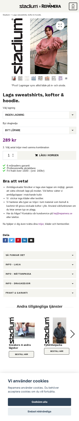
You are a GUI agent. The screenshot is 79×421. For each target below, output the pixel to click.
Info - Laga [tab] (13, 264)
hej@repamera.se (62, 213)
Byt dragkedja (10, 123)
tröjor (41, 224)
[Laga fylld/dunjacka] (57, 330)
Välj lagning (9, 107)
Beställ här (21, 354)
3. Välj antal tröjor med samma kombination (26, 147)
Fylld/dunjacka (53, 345)
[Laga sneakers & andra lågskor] (22, 330)
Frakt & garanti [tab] (17, 293)
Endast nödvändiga (39, 411)
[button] (72, 334)
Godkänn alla (39, 401)
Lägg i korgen (48, 155)
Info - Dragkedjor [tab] (18, 283)
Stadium (6, 15)
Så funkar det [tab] (15, 255)
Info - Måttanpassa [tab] (18, 274)
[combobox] (39, 114)
